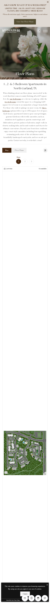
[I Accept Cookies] (47, 585)
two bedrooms (10, 102)
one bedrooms (15, 99)
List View (9, 169)
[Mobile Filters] (45, 150)
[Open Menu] (45, 31)
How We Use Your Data (13, 600)
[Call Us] (39, 31)
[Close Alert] (48, 2)
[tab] (6, 150)
